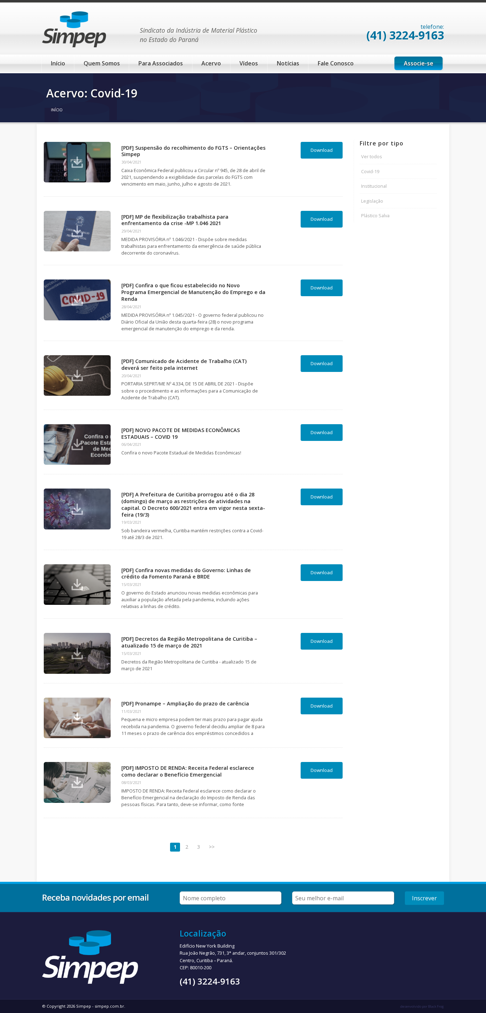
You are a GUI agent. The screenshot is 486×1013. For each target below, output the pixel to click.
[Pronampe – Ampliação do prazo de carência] (77, 718)
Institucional (374, 186)
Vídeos (248, 63)
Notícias (288, 63)
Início (58, 63)
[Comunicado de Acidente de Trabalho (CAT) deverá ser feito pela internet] (77, 375)
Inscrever (424, 898)
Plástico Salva (375, 215)
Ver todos (371, 156)
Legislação (372, 201)
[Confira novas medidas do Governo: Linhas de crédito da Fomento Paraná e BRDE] (77, 584)
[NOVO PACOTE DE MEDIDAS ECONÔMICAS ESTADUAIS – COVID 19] (77, 444)
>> (212, 846)
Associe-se (418, 63)
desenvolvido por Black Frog (422, 1006)
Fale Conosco (336, 63)
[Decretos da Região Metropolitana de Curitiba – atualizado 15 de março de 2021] (77, 653)
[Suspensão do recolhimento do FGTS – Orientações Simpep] (77, 162)
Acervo (211, 63)
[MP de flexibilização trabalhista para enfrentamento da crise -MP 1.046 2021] (77, 231)
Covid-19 (370, 171)
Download (322, 150)
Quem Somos (102, 63)
